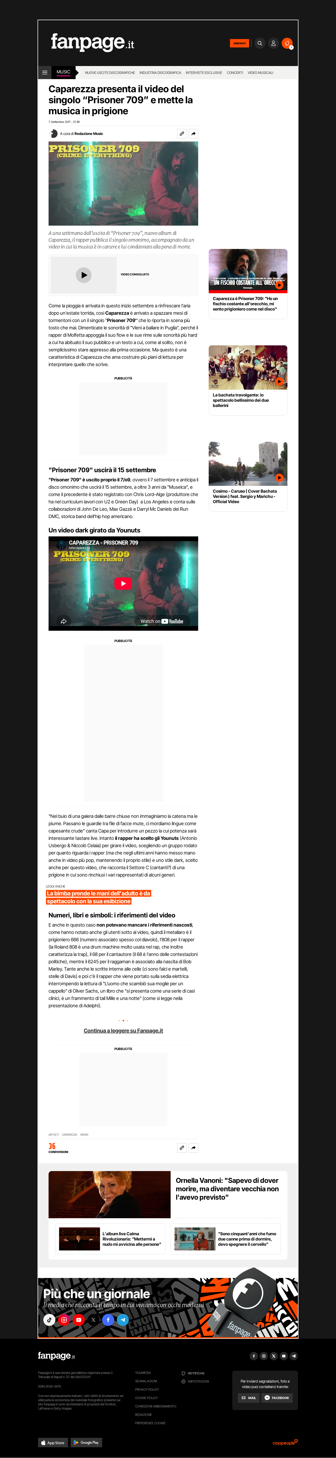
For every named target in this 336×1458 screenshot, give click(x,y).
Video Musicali (260, 72)
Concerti (235, 72)
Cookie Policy (146, 1398)
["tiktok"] (49, 1320)
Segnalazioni (146, 1381)
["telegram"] (123, 1320)
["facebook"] (108, 1320)
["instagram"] (64, 1320)
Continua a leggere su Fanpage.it (123, 1030)
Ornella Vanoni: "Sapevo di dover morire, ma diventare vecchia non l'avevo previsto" (227, 1188)
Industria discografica (160, 72)
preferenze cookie (150, 1423)
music (63, 71)
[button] (193, 133)
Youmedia (143, 1373)
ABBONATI (239, 43)
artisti (54, 1134)
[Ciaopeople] (285, 1444)
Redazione (143, 1415)
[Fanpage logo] (86, 43)
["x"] (93, 1320)
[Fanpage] (56, 1356)
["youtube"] (79, 1320)
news (84, 1134)
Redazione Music (89, 133)
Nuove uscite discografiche (110, 72)
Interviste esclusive (204, 72)
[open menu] (44, 72)
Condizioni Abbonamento (155, 1406)
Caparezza (69, 1134)
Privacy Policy (147, 1389)
